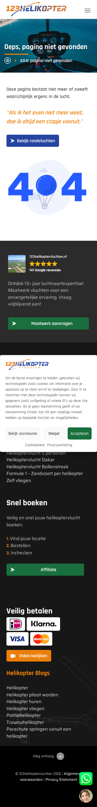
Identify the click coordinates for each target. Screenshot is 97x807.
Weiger (54, 433)
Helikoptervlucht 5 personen (36, 453)
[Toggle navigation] (87, 10)
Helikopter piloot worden (32, 694)
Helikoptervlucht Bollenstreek (37, 466)
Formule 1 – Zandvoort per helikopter (44, 473)
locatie (39, 538)
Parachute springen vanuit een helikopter (38, 733)
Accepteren (80, 433)
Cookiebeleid (34, 445)
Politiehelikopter (23, 715)
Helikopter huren (23, 701)
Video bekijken (32, 656)
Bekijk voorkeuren (22, 433)
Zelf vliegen (18, 480)
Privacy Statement (61, 779)
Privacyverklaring (59, 445)
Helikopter (17, 687)
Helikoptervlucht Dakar (30, 459)
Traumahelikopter (25, 722)
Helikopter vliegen (25, 708)
